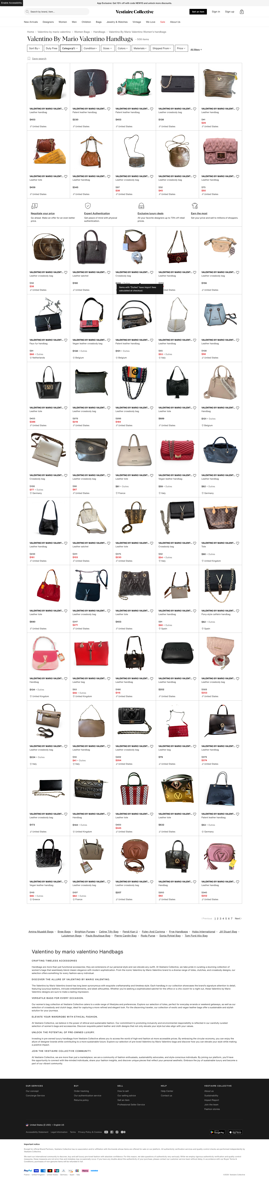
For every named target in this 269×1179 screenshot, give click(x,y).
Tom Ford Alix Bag (196, 936)
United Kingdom (38, 1175)
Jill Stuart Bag (228, 932)
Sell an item (198, 11)
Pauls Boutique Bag (98, 936)
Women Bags (82, 32)
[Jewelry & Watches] (130, 22)
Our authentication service (87, 1095)
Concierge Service (35, 1095)
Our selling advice (126, 1095)
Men (74, 22)
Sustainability (211, 1095)
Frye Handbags (178, 932)
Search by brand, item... (43, 11)
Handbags (99, 32)
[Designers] (56, 22)
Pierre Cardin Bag (125, 936)
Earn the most (199, 213)
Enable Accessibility (11, 3)
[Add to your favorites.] (66, 109)
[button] (242, 11)
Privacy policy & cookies (90, 1132)
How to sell (123, 1091)
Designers (48, 22)
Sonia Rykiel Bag (170, 936)
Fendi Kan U (130, 932)
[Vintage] (143, 22)
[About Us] (183, 22)
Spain (72, 1175)
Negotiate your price (43, 213)
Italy (78, 1175)
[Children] (93, 22)
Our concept (32, 1091)
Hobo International (203, 932)
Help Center (167, 1091)
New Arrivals (31, 22)
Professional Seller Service (131, 1104)
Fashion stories (212, 1109)
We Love (150, 22)
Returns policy (81, 1100)
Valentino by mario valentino (54, 32)
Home (30, 32)
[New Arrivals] (40, 22)
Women (63, 22)
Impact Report (211, 1100)
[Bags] (104, 22)
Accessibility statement (37, 1132)
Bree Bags (64, 932)
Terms (73, 1132)
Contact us (166, 1095)
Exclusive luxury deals (150, 213)
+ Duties (125, 283)
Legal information (59, 1132)
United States (52, 1175)
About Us (175, 22)
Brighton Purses (85, 932)
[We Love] (158, 22)
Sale (162, 22)
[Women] (69, 22)
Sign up (229, 11)
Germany (64, 1175)
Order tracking (81, 1091)
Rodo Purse (148, 936)
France (27, 1175)
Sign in (216, 11)
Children (86, 22)
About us (209, 1091)
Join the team (211, 1104)
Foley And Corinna (153, 932)
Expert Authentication (97, 213)
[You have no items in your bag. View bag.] (242, 11)
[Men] (79, 22)
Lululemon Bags (71, 936)
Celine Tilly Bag (108, 932)
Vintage (136, 22)
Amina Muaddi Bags (40, 932)
